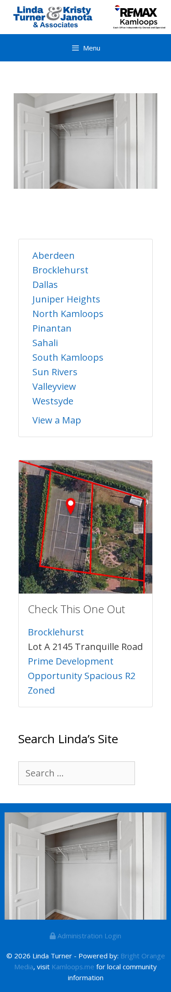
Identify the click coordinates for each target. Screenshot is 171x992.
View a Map (56, 420)
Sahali (45, 343)
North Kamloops (68, 313)
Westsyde (52, 401)
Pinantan (52, 328)
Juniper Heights (66, 299)
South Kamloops (68, 357)
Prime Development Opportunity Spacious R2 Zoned (81, 675)
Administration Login (88, 935)
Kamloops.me (73, 966)
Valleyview (54, 386)
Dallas (45, 284)
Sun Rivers (55, 372)
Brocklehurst (60, 270)
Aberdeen (53, 255)
